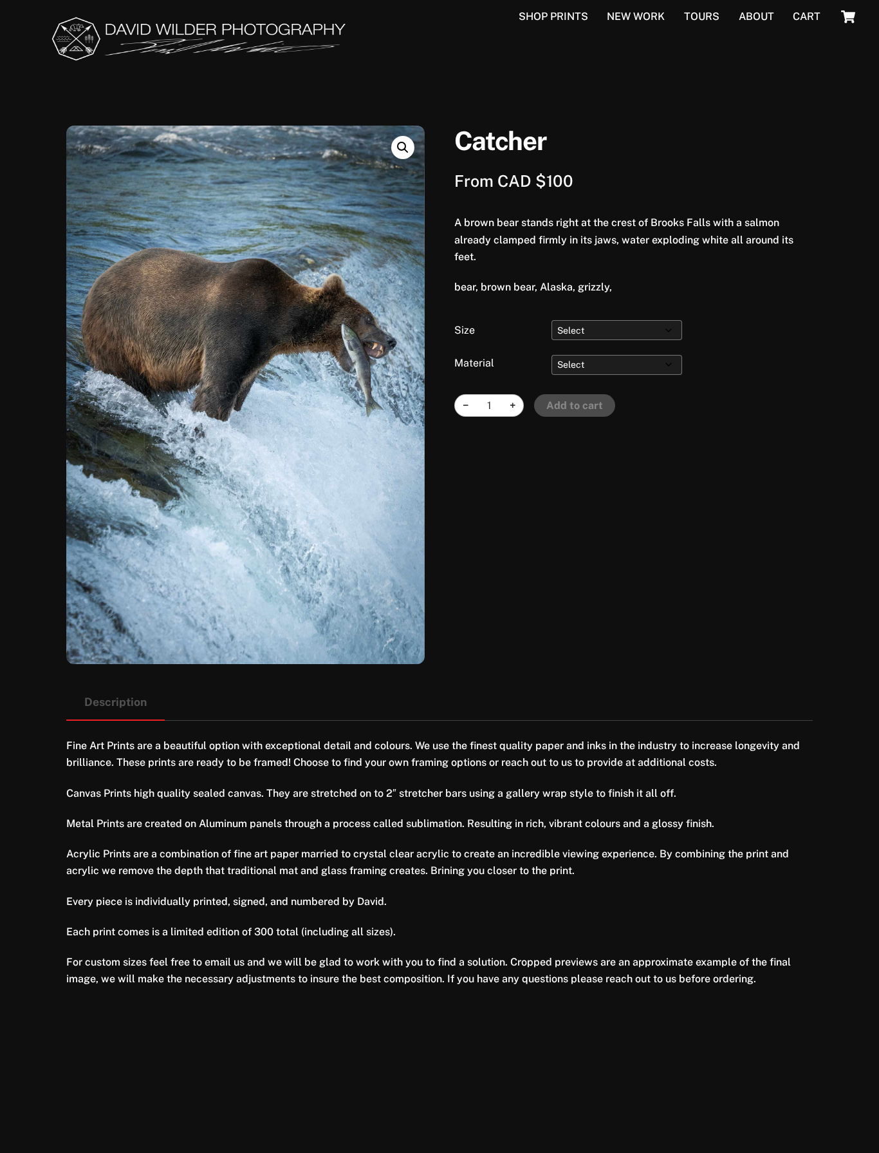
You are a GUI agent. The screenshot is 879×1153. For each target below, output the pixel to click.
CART (806, 16)
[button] (402, 147)
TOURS (701, 16)
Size (464, 330)
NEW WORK (636, 16)
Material (474, 363)
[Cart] (848, 17)
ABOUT (756, 16)
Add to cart (574, 405)
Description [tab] (115, 702)
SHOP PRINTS (553, 16)
